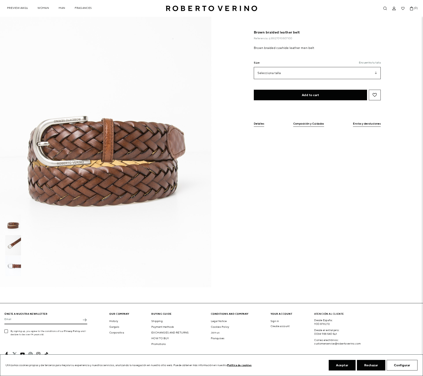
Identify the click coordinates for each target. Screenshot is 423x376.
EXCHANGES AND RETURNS (170, 332)
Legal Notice (219, 321)
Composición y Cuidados (308, 123)
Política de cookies (239, 365)
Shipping (157, 321)
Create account (280, 326)
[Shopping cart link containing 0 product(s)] (411, 8)
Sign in (275, 321)
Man (62, 7)
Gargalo (114, 326)
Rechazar (371, 365)
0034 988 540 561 (325, 333)
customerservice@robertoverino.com (337, 343)
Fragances (83, 7)
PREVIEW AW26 (17, 7)
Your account (281, 313)
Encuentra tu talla (370, 62)
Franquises (217, 338)
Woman (43, 7)
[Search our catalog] (385, 8)
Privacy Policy (72, 331)
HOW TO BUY (160, 338)
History (113, 321)
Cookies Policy (220, 326)
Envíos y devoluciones (367, 123)
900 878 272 (322, 324)
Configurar (402, 365)
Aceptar (342, 365)
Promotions (158, 344)
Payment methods (162, 326)
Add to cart (310, 95)
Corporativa (116, 332)
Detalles (259, 123)
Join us (215, 332)
